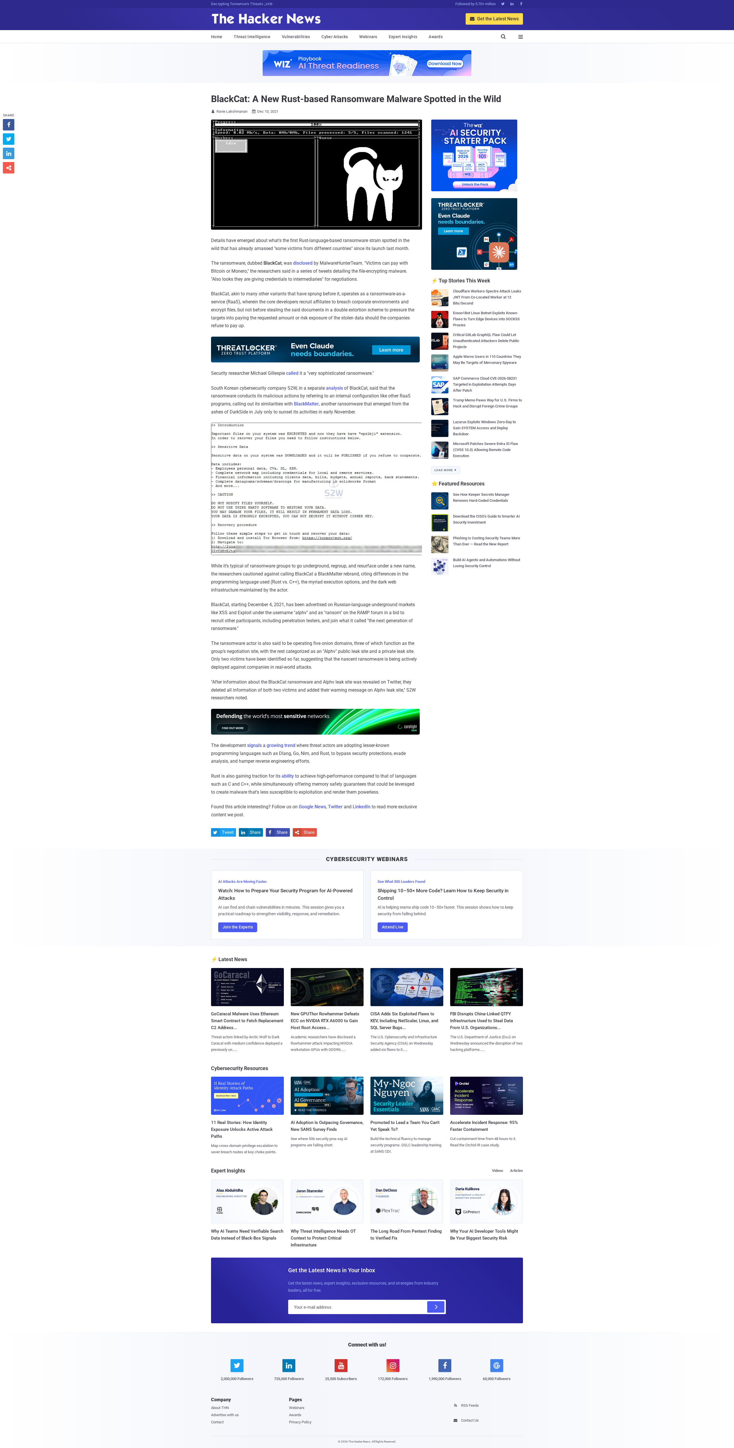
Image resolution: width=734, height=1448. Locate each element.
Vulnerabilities (296, 36)
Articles (516, 1170)
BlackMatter (306, 404)
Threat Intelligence (252, 36)
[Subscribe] (435, 1307)
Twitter (335, 806)
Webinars (368, 36)
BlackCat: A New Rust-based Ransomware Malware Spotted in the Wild (356, 98)
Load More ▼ (445, 470)
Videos (497, 1170)
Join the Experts (237, 927)
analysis (334, 388)
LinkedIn (361, 806)
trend (289, 745)
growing (275, 745)
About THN (220, 1408)
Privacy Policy (300, 1422)
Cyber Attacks (334, 36)
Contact (217, 1422)
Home (216, 36)
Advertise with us (225, 1415)
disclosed (303, 263)
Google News (312, 806)
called (292, 373)
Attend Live (392, 927)
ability (288, 776)
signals (254, 745)
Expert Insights (403, 36)
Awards (436, 36)
